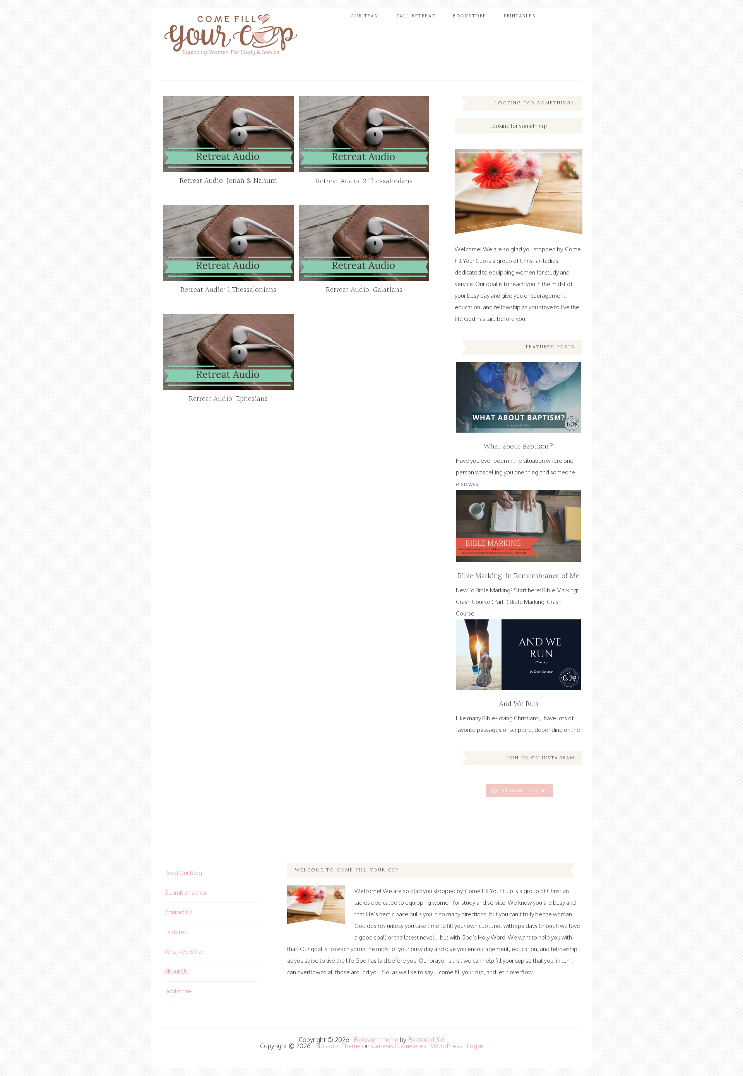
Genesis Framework (398, 1046)
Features (175, 932)
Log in (475, 1046)
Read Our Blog (183, 872)
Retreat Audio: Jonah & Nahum (228, 181)
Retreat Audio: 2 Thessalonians (364, 181)
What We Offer (184, 951)
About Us (176, 971)
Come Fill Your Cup (230, 37)
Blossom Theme (338, 1046)
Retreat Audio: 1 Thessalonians (228, 290)
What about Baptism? (518, 446)
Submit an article (185, 892)
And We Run (518, 704)
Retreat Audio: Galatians (364, 290)
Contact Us (178, 912)
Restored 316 (426, 1040)
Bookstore (177, 991)
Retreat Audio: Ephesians (228, 399)
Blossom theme (376, 1040)
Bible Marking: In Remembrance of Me (518, 576)
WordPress (446, 1046)
